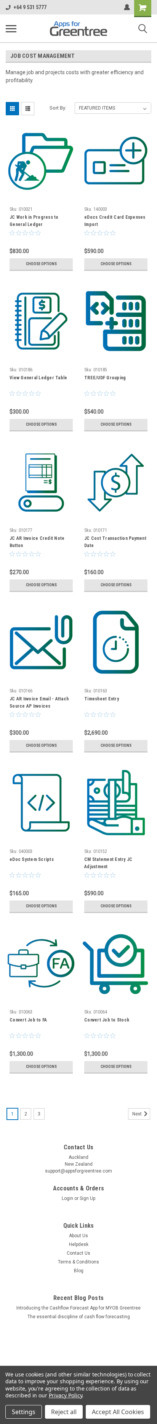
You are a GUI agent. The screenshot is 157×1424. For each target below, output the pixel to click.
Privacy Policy (65, 1395)
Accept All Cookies (118, 1412)
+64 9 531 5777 (29, 7)
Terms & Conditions (78, 1262)
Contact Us (78, 1253)
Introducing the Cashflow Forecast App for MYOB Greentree (78, 1308)
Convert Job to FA (28, 1020)
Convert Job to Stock (106, 1020)
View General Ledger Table (38, 377)
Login (67, 1198)
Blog (78, 1270)
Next (137, 1114)
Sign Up (87, 1198)
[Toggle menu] (11, 28)
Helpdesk (78, 1244)
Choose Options (41, 264)
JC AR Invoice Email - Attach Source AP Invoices (39, 702)
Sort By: (58, 108)
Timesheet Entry (101, 699)
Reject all (64, 1412)
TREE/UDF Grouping (105, 377)
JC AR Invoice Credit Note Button (37, 542)
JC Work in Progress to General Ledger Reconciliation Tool (34, 222)
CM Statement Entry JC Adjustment (108, 863)
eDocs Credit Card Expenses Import (115, 221)
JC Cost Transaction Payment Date (115, 542)
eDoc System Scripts (32, 859)
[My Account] (127, 7)
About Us (78, 1235)
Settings (23, 1412)
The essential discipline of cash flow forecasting (78, 1316)
